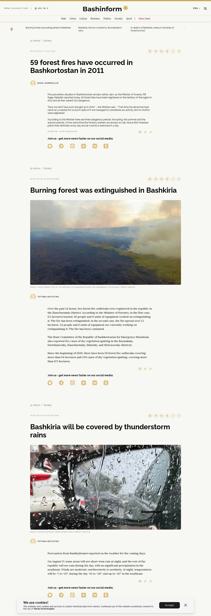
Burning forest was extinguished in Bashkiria (48, 27)
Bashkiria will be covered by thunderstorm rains (100, 29)
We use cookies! (35, 602)
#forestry (53, 132)
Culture (83, 18)
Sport (129, 18)
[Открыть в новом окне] (50, 146)
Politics (107, 18)
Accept (169, 605)
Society (119, 18)
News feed (144, 18)
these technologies (44, 609)
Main (63, 18)
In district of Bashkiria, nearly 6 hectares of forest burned (152, 29)
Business (95, 18)
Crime (73, 18)
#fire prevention (68, 132)
